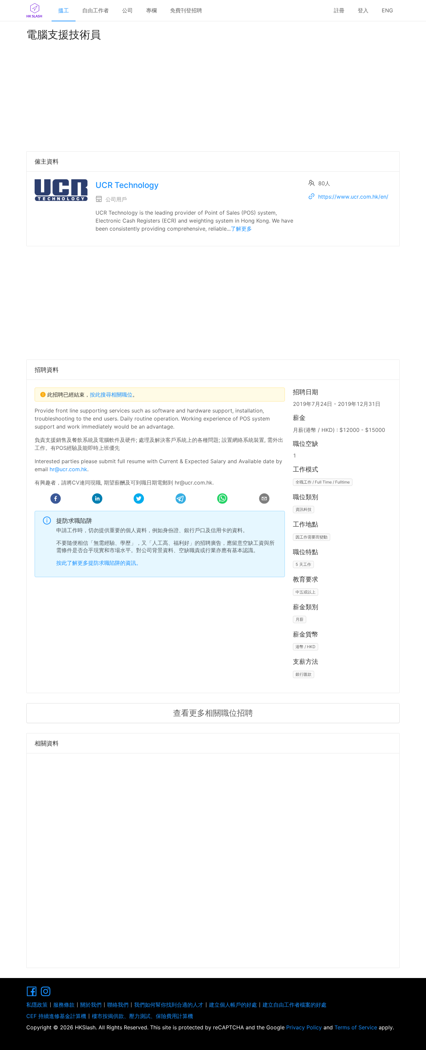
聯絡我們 (117, 1004)
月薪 (300, 619)
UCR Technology (127, 185)
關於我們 (91, 1004)
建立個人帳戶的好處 (233, 1004)
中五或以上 (306, 591)
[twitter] (138, 499)
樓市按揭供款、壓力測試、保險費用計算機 (142, 1016)
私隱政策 (37, 1004)
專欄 (151, 10)
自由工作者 (95, 10)
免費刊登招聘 (186, 10)
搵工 (63, 10)
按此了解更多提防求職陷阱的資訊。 (98, 562)
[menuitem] (64, 10)
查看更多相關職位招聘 (213, 713)
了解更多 (241, 228)
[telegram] (180, 499)
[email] (264, 499)
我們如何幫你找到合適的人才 (168, 1004)
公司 (127, 10)
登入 (363, 10)
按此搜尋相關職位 (111, 394)
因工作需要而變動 (311, 536)
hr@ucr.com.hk (68, 469)
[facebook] (55, 499)
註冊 (339, 10)
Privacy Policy (304, 1027)
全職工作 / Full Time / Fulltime (323, 482)
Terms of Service (356, 1027)
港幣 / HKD (306, 646)
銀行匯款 (304, 674)
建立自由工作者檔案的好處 (294, 1004)
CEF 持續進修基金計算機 (56, 1016)
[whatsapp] (222, 499)
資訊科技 (304, 509)
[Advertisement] (213, 94)
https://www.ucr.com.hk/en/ (353, 196)
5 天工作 (303, 564)
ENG (387, 10)
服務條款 (64, 1004)
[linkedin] (97, 499)
